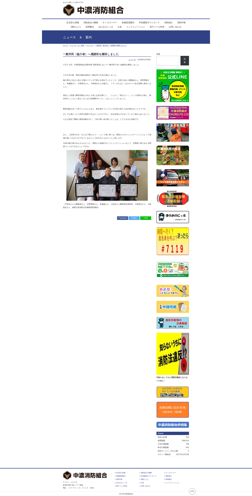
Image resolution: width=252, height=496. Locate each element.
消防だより (76, 27)
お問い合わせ (175, 27)
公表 (120, 27)
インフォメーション (135, 27)
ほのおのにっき (105, 27)
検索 (158, 54)
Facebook (123, 218)
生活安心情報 (72, 22)
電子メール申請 (157, 27)
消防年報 (181, 22)
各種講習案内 (128, 22)
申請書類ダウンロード (149, 22)
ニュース (132, 59)
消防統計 (168, 22)
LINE (146, 218)
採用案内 (90, 27)
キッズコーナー (110, 22)
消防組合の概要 (90, 22)
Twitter (134, 218)
